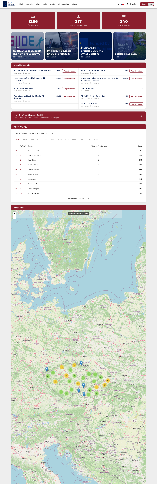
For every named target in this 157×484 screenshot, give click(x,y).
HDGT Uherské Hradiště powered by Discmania (30, 79)
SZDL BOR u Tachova (23, 88)
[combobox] (34, 133)
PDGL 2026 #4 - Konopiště (93, 96)
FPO (25, 140)
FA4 (81, 140)
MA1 (32, 140)
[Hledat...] (118, 4)
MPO (18, 140)
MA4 (74, 140)
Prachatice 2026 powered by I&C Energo (32, 70)
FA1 (38, 140)
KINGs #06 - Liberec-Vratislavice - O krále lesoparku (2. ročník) (99, 79)
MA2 (45, 140)
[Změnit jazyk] (122, 4)
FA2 (52, 140)
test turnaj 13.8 (87, 88)
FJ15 (96, 140)
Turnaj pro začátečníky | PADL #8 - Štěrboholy (29, 97)
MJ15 (89, 140)
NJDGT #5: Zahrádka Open (93, 70)
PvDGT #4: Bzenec (89, 104)
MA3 (60, 140)
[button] (83, 385)
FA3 (67, 140)
